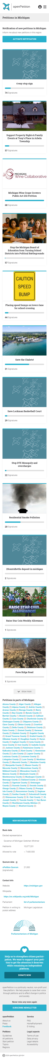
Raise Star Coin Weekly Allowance (24, 620)
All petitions (8, 1038)
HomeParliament (34, 1023)
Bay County (17, 713)
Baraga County (26, 710)
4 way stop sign (24, 83)
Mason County (31, 765)
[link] (45, 7)
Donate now (24, 975)
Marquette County (13, 765)
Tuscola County (26, 800)
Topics (5, 1044)
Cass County (18, 719)
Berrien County (9, 716)
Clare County (9, 724)
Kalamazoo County (32, 748)
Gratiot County (36, 736)
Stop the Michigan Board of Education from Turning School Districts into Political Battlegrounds (24, 250)
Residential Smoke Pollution (24, 517)
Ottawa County (26, 788)
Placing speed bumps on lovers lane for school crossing (24, 307)
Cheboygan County (11, 721)
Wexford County (26, 806)
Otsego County (9, 788)
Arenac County (9, 710)
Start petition (8, 1041)
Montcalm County (28, 774)
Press (5, 1023)
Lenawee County (29, 756)
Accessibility (32, 1044)
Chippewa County (31, 721)
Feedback (7, 1026)
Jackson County (12, 748)
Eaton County (9, 730)
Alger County (25, 704)
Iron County (23, 745)
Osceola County (19, 785)
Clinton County (24, 724)
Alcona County (9, 704)
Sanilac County (19, 794)
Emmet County (25, 730)
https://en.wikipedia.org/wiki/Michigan (21, 896)
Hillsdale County (10, 739)
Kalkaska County (10, 751)
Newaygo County (10, 780)
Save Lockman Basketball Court (25, 411)
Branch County (26, 716)
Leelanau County (10, 756)
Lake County (18, 753)
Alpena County (19, 707)
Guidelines (7, 1036)
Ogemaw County (20, 782)
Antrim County (35, 707)
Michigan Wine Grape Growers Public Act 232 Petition (24, 194)
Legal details (32, 1041)
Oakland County (28, 780)
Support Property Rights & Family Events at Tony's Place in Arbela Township (24, 138)
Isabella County (38, 745)
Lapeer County (34, 753)
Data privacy (32, 1038)
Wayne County (9, 806)
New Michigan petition (25, 820)
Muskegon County (33, 777)
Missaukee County (28, 771)
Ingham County (19, 742)
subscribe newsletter (24, 1008)
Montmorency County (12, 777)
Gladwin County (19, 733)
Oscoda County (37, 785)
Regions (6, 1047)
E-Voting (31, 1026)
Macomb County (19, 762)
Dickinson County (35, 727)
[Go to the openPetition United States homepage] (17, 6)
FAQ (29, 1020)
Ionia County (35, 742)
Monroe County (10, 774)
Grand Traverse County (16, 736)
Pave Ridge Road (24, 672)
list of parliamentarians (34, 902)
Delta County (18, 727)
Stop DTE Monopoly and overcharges (24, 464)
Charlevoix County (35, 719)
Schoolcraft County (37, 794)
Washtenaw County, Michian (25, 803)
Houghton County (28, 739)
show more (26, 691)
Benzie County (32, 713)
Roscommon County (25, 791)
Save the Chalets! (24, 359)
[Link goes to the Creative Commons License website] (4, 1055)
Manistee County (37, 762)
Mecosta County (10, 768)
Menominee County (29, 768)
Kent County (27, 751)
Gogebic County (37, 733)
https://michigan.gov (33, 886)
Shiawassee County (14, 797)
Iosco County (9, 745)
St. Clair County (34, 797)
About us (6, 1020)
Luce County (28, 759)
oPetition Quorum (10, 867)
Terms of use (32, 1036)
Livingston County (11, 759)
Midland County (10, 771)
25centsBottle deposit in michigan (24, 568)
